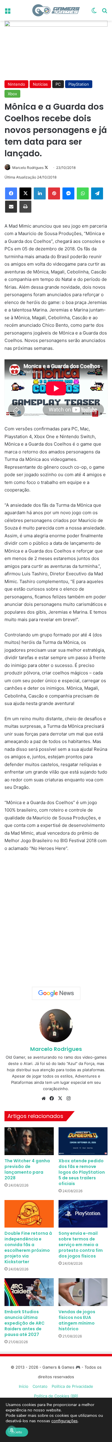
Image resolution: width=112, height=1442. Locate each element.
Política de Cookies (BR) (56, 1395)
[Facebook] (11, 193)
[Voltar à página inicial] (56, 10)
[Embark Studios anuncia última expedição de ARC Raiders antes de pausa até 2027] (29, 1292)
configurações (64, 1421)
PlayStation (78, 84)
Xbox (12, 93)
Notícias (40, 84)
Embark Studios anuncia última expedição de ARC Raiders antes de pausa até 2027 (24, 1323)
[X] (25, 193)
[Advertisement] (56, 917)
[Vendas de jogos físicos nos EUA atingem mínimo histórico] (83, 1292)
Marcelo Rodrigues (28, 167)
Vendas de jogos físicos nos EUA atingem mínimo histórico (77, 1320)
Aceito (17, 1432)
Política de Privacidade (72, 1386)
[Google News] (56, 993)
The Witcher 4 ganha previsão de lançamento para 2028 (27, 1169)
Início (23, 1386)
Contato (40, 1386)
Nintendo (16, 84)
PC (58, 84)
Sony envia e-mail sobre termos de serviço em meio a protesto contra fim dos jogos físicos (81, 1244)
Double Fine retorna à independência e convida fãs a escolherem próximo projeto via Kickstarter (28, 1247)
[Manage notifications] (11, 1430)
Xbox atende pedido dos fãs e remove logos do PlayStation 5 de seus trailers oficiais (82, 1172)
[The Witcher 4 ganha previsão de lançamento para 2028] (29, 1141)
